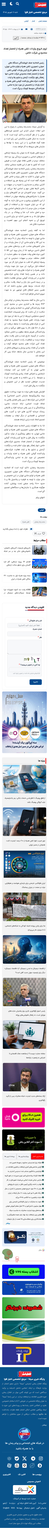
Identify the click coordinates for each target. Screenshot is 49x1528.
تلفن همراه (25, 522)
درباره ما (12, 1503)
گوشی (26, 21)
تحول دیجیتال (29, 1508)
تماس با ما (42, 1503)
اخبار (33, 21)
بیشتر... (44, 1425)
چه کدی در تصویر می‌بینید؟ (30, 665)
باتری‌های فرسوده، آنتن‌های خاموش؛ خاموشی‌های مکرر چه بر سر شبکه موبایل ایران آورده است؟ (17, 551)
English (6, 1508)
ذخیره (35, 682)
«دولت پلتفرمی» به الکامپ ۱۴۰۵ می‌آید (29, 1197)
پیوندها (19, 1508)
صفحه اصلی (42, 21)
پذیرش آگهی (41, 1508)
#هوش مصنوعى (34, 1481)
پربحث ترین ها (9, 1156)
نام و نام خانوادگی (35, 621)
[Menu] (3, 5)
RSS (13, 1508)
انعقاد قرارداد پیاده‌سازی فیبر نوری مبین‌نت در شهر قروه (23, 1175)
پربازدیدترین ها (24, 1156)
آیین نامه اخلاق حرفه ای (26, 1503)
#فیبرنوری (7, 1474)
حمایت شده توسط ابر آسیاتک (24, 1498)
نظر (40, 637)
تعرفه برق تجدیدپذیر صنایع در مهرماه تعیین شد (25, 1162)
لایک (39, 534)
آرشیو (5, 1503)
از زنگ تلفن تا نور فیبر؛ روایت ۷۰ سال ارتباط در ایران (25, 1193)
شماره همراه (37, 629)
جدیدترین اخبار (38, 1156)
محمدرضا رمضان (39, 522)
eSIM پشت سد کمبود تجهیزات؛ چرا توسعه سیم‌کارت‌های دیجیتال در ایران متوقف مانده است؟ (17, 593)
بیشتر (8, 1223)
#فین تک (22, 1474)
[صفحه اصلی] (24, 4)
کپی (15, 38)
